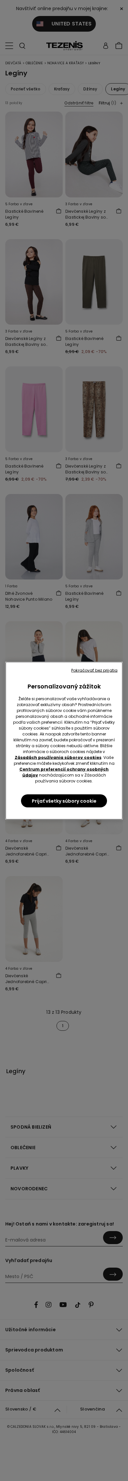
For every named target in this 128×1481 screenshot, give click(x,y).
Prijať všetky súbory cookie (64, 800)
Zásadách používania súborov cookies (58, 757)
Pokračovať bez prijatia (94, 670)
